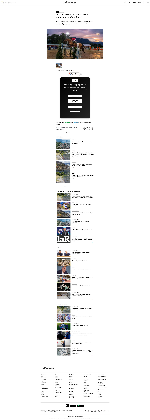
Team (99, 397)
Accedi (75, 107)
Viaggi (85, 382)
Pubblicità (63, 410)
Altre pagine (101, 389)
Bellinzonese (44, 377)
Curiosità (85, 387)
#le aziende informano (102, 387)
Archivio (99, 393)
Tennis (56, 382)
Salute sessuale (87, 396)
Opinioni (71, 391)
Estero (42, 391)
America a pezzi (44, 396)
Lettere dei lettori (87, 374)
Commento (71, 393)
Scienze (71, 379)
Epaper (139, 2)
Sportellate (57, 389)
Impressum (53, 410)
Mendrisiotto (43, 382)
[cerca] (125, 2)
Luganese (43, 381)
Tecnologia (86, 383)
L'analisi (71, 394)
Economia (71, 388)
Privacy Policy (44, 411)
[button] (85, 411)
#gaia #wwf (100, 383)
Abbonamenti (43, 410)
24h (98, 391)
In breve (99, 394)
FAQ (60, 410)
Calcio (56, 377)
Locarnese (43, 379)
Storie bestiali (86, 385)
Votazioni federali (44, 388)
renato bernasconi (59, 129)
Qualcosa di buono (102, 379)
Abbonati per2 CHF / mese (75, 101)
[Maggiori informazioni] (81, 74)
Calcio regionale (58, 379)
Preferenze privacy (58, 411)
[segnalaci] (130, 2)
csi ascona (58, 127)
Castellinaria (71, 385)
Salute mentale (87, 395)
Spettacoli (71, 374)
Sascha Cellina (70, 70)
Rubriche (86, 379)
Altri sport (57, 385)
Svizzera (43, 387)
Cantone (43, 374)
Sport (56, 374)
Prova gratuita (75, 96)
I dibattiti (85, 376)
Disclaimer (48, 410)
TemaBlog (100, 382)
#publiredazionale (101, 385)
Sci (56, 381)
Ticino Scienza (101, 374)
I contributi (71, 397)
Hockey (57, 376)
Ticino (42, 376)
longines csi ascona (64, 127)
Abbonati (134, 2)
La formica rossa (72, 396)
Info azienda (100, 396)
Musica (70, 382)
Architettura (86, 388)
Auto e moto (86, 390)
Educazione (100, 377)
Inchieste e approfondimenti (87, 381)
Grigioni (42, 384)
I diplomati (86, 391)
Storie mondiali (58, 387)
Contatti (57, 410)
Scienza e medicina (102, 376)
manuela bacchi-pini (73, 127)
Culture (57, 395)
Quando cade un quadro (89, 393)
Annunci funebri (69, 410)
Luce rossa (57, 390)
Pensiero (71, 377)
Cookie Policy (50, 411)
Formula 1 (57, 384)
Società (71, 381)
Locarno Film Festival (73, 384)
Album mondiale (58, 392)
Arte (56, 396)
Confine (42, 393)
